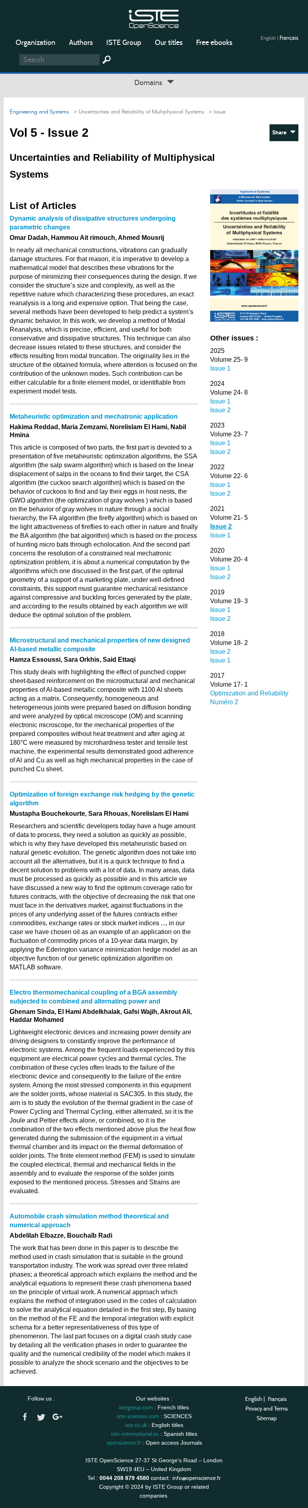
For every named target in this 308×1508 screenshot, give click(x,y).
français (289, 37)
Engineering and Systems (39, 112)
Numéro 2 (224, 702)
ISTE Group (123, 42)
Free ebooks (214, 42)
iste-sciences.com (138, 1416)
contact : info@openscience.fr (186, 1478)
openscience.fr (123, 1442)
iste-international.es (135, 1433)
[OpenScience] (154, 18)
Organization (35, 42)
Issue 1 (220, 368)
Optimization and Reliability (249, 693)
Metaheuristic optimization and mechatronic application (94, 416)
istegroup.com (136, 1407)
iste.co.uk (136, 1425)
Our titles (168, 42)
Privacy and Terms (266, 1408)
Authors (81, 42)
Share (281, 132)
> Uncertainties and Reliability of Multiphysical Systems (137, 112)
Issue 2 (220, 410)
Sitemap (267, 1418)
